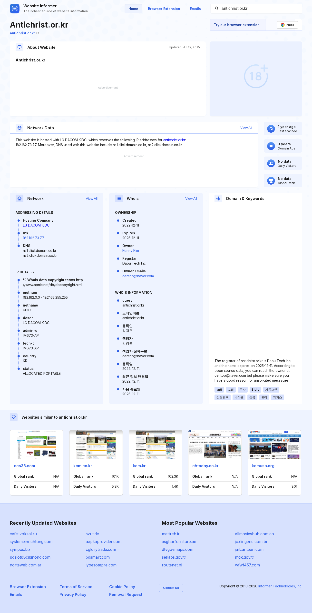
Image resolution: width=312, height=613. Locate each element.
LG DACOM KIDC (36, 225)
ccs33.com (24, 465)
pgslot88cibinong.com (30, 557)
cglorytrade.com (101, 549)
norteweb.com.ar (25, 565)
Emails (195, 9)
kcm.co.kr (82, 465)
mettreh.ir (171, 533)
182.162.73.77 (33, 238)
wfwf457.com (247, 565)
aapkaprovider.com (103, 541)
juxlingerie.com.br (251, 541)
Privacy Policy (72, 594)
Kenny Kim (130, 250)
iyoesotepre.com (101, 565)
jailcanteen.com (249, 549)
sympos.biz (20, 549)
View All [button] (246, 128)
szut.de (92, 533)
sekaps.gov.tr (174, 557)
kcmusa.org (263, 465)
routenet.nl (172, 565)
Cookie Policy (122, 586)
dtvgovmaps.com (177, 549)
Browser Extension (164, 9)
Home (133, 9)
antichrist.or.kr (22, 33)
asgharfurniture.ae (179, 541)
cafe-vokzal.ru (23, 533)
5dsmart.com (98, 557)
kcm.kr (139, 465)
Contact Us (171, 588)
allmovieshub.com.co (254, 533)
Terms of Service (75, 586)
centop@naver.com (138, 276)
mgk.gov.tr (244, 557)
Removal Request (125, 594)
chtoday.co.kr (205, 465)
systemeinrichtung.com (31, 541)
